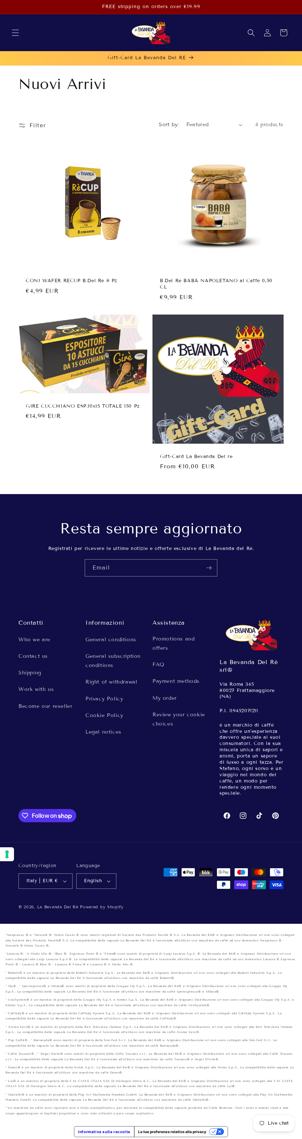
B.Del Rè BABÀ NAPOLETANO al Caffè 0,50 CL (216, 284)
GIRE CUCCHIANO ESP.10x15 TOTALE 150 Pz (83, 406)
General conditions (110, 639)
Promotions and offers (173, 643)
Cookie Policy (104, 715)
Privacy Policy (104, 699)
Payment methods (176, 681)
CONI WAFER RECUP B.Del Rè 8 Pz (71, 281)
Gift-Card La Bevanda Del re (196, 456)
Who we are (34, 639)
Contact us (33, 656)
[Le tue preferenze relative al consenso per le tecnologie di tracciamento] (7, 854)
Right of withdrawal (111, 682)
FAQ (158, 664)
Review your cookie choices (178, 719)
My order (164, 698)
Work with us (36, 689)
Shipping (29, 673)
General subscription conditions (113, 660)
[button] (15, 33)
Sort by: (169, 124)
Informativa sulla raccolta (104, 1131)
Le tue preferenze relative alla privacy (172, 1131)
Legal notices (103, 732)
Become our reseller (45, 706)
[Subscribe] (209, 567)
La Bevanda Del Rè (57, 906)
